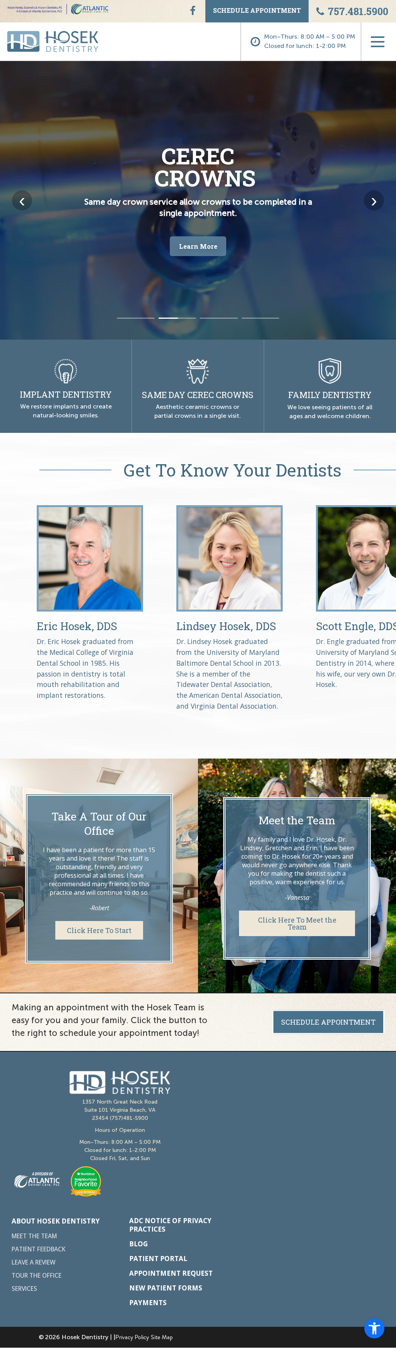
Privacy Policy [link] (132, 1337)
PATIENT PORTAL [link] (158, 1258)
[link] (374, 1328)
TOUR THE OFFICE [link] (36, 1275)
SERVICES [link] (24, 1289)
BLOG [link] (138, 1244)
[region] (198, 200)
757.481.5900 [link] (358, 11)
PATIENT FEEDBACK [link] (38, 1249)
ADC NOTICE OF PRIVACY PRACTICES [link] (170, 1225)
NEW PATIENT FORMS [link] (165, 1288)
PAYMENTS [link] (148, 1303)
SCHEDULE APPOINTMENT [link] (257, 10)
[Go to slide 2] (177, 317)
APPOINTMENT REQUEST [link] (171, 1273)
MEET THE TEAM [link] (34, 1236)
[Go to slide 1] (136, 317)
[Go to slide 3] (219, 317)
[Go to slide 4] (261, 317)
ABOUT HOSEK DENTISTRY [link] (56, 1221)
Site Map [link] (162, 1337)
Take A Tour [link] (198, 257)
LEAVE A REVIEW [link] (33, 1262)
